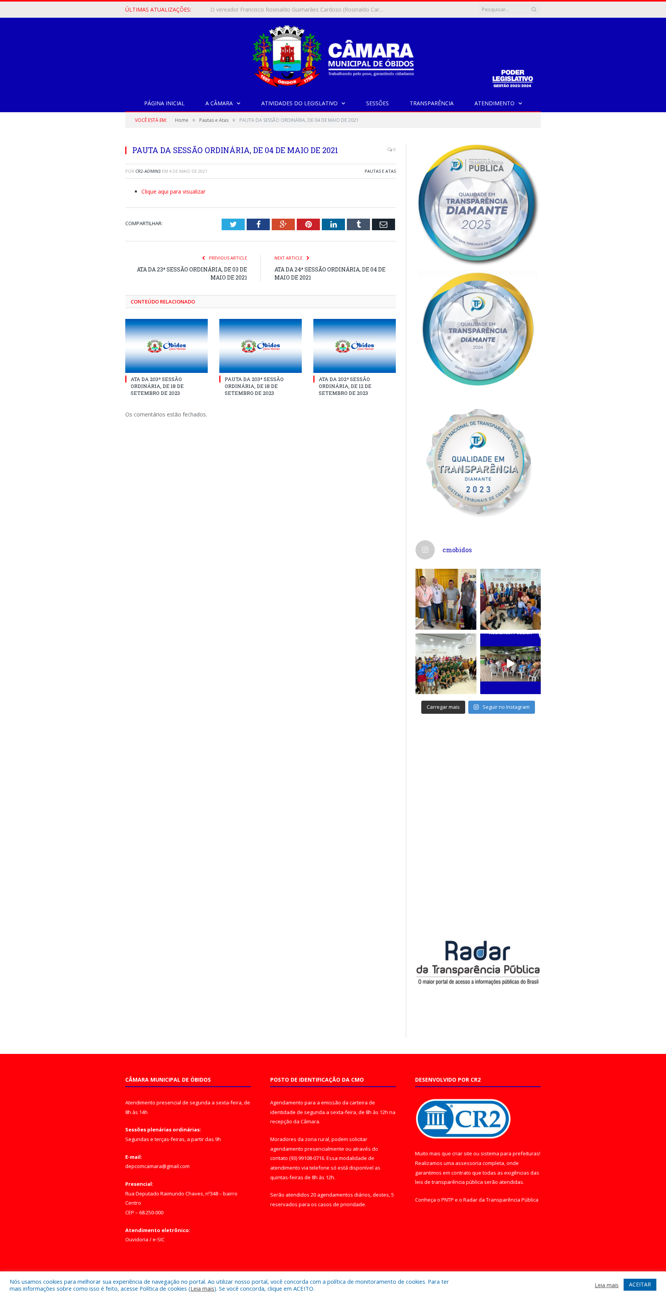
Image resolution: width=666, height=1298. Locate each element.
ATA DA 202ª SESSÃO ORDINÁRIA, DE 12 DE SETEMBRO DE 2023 (345, 386)
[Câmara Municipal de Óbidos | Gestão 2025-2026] (333, 54)
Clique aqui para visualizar (173, 191)
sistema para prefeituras (510, 1153)
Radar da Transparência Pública (500, 1199)
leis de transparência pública (449, 1181)
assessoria (468, 1163)
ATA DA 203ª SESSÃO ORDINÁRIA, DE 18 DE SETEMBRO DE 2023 (157, 386)
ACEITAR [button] (640, 1284)
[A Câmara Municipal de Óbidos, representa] (510, 664)
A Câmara (219, 103)
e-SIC (159, 1239)
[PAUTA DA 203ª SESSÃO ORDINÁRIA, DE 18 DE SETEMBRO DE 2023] (260, 346)
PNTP (447, 1199)
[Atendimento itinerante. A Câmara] (445, 599)
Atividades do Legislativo (299, 103)
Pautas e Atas (380, 171)
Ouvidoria (136, 1239)
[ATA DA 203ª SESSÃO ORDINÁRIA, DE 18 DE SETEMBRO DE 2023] (166, 346)
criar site (462, 1153)
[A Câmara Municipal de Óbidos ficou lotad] (445, 664)
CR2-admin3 (148, 171)
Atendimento (494, 103)
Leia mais (202, 1288)
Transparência (432, 103)
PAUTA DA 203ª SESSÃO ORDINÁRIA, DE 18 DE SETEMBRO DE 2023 (254, 386)
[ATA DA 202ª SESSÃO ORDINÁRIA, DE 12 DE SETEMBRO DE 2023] (354, 346)
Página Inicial (164, 103)
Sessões (377, 103)
